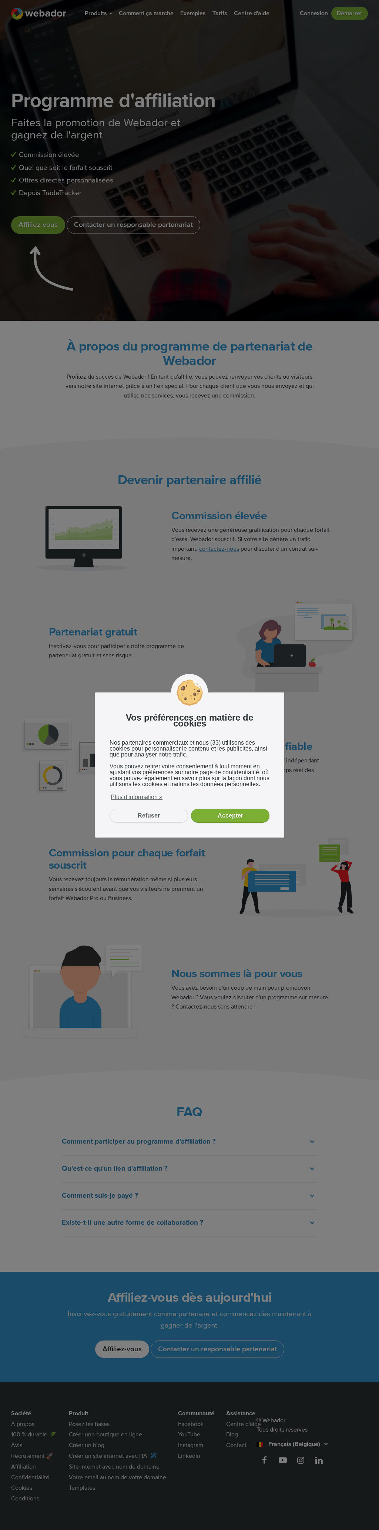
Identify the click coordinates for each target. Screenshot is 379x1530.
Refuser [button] (149, 815)
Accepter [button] (230, 815)
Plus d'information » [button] (136, 797)
